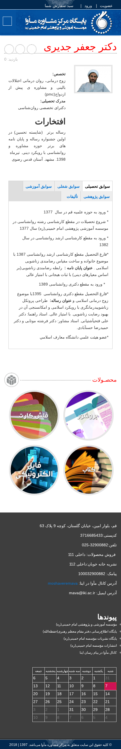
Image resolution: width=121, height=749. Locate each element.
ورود (88, 5)
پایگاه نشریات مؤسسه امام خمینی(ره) (90, 638)
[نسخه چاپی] (21, 49)
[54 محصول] (88, 470)
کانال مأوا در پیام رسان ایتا (98, 653)
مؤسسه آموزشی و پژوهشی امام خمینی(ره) (86, 624)
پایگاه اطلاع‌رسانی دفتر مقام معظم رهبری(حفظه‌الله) (80, 631)
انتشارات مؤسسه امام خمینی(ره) (93, 646)
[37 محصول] (88, 415)
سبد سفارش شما (60, 5)
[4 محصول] (34, 415)
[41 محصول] (34, 470)
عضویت (107, 5)
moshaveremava (63, 583)
